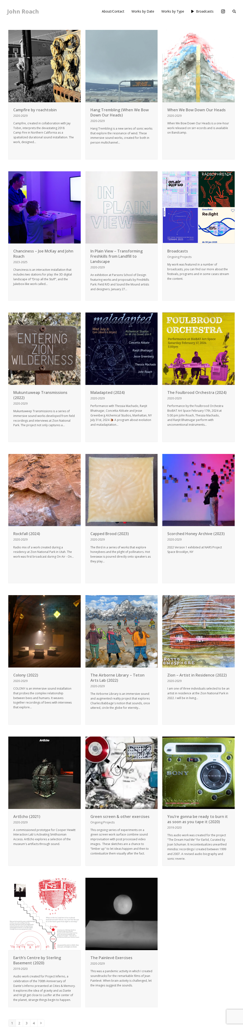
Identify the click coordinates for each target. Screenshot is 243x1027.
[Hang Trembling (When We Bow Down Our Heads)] (121, 65)
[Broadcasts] (198, 207)
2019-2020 (174, 827)
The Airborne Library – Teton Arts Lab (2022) (117, 677)
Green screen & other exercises (120, 816)
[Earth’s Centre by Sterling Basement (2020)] (44, 913)
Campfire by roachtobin (35, 109)
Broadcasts (177, 251)
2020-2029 (20, 115)
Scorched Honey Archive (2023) (196, 533)
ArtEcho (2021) (26, 816)
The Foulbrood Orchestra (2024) (197, 392)
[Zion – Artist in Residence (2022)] (198, 631)
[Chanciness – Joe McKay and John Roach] (44, 207)
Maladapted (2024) (107, 392)
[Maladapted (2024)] (121, 348)
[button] (234, 11)
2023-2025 (20, 262)
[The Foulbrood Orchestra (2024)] (198, 348)
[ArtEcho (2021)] (44, 772)
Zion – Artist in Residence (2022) (197, 675)
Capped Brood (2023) (109, 533)
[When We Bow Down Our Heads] (198, 65)
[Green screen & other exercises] (121, 772)
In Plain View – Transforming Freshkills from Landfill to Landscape (116, 256)
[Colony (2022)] (44, 631)
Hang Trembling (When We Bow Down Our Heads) (119, 112)
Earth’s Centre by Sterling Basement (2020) (37, 960)
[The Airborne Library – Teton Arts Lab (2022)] (121, 631)
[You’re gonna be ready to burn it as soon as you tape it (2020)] (198, 772)
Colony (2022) (25, 675)
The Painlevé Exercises (111, 957)
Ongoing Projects (179, 257)
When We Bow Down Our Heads (196, 109)
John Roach (23, 11)
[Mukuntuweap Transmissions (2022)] (44, 348)
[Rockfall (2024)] (44, 489)
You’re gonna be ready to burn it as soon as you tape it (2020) (197, 819)
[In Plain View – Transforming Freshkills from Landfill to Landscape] (121, 207)
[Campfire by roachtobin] (44, 65)
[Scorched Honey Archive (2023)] (198, 489)
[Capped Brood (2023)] (121, 489)
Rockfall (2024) (26, 533)
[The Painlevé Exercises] (121, 913)
